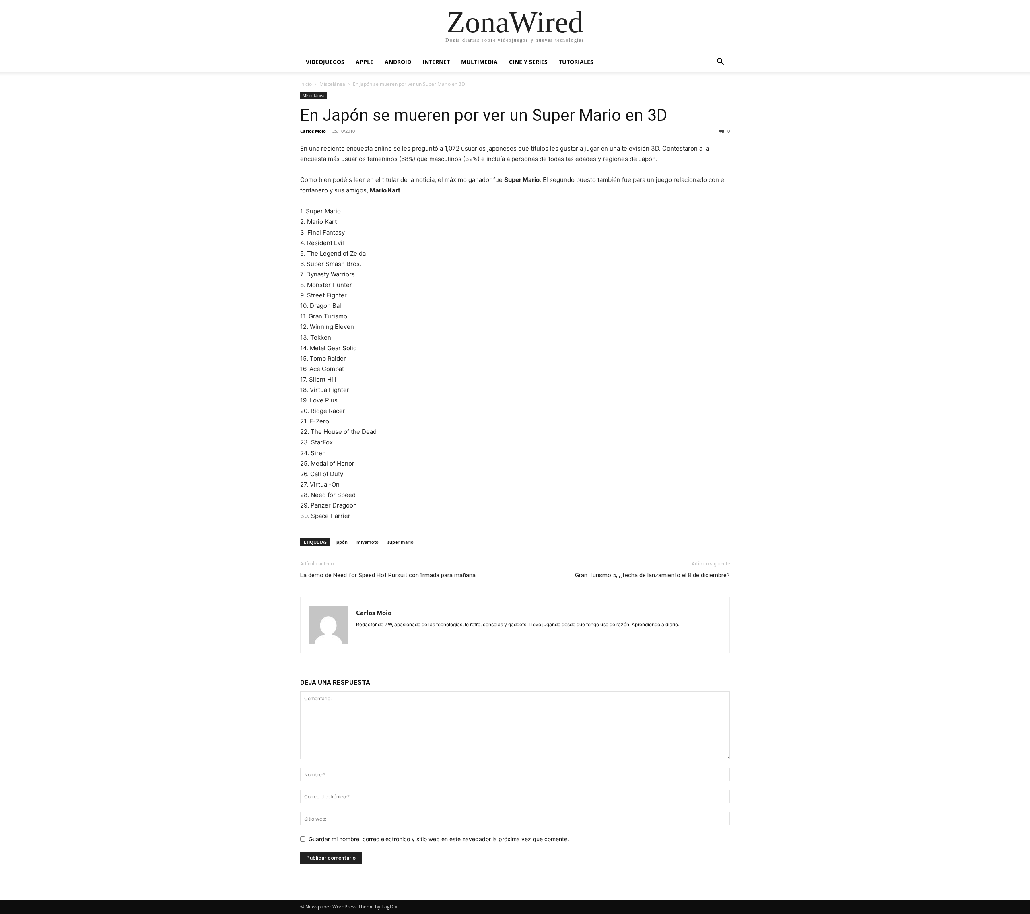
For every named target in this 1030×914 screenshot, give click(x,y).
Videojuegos (325, 62)
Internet (436, 62)
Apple (364, 62)
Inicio (306, 83)
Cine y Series (528, 62)
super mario (400, 542)
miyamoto (367, 542)
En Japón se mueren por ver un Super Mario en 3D (483, 115)
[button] (720, 62)
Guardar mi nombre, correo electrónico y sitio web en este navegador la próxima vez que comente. (439, 839)
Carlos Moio (313, 131)
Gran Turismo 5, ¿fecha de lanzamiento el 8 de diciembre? (652, 575)
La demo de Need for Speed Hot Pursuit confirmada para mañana (388, 575)
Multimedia (479, 62)
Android (398, 62)
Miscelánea (332, 83)
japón (342, 542)
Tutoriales (576, 62)
